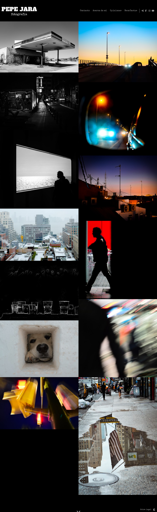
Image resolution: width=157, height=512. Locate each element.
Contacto (85, 11)
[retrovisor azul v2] (117, 119)
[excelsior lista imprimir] (39, 101)
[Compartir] (142, 10)
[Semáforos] (39, 403)
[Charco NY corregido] (117, 436)
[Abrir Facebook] (145, 10)
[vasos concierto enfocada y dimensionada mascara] (39, 291)
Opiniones (115, 11)
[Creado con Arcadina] (154, 510)
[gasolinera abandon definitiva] (39, 46)
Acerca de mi (100, 11)
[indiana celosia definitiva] (39, 348)
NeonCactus (130, 11)
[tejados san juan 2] (117, 188)
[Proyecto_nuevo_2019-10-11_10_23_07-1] (117, 260)
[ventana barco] (39, 169)
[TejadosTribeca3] (39, 235)
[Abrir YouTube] (153, 10)
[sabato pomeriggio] (117, 338)
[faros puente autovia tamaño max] (117, 51)
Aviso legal (145, 510)
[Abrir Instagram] (149, 10)
